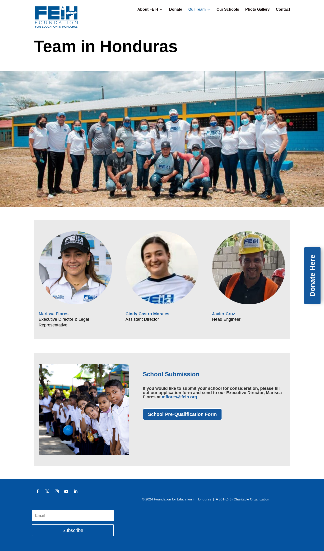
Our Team (197, 9)
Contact (283, 9)
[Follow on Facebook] (38, 491)
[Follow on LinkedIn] (75, 491)
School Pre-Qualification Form (182, 414)
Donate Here (312, 275)
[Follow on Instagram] (56, 491)
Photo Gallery (257, 9)
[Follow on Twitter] (47, 491)
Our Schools (228, 9)
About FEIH (147, 9)
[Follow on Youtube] (66, 491)
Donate (175, 9)
